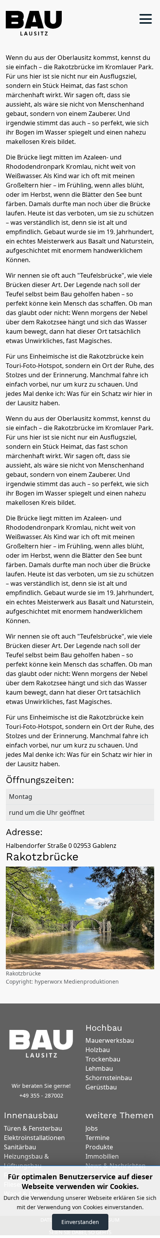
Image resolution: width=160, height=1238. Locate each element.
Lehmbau (99, 1068)
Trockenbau (102, 1059)
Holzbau (97, 1049)
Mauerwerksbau (109, 1040)
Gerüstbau (101, 1087)
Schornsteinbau (108, 1077)
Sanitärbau (20, 1147)
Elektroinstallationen (34, 1137)
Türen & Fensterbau (33, 1128)
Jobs (91, 1128)
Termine (97, 1137)
